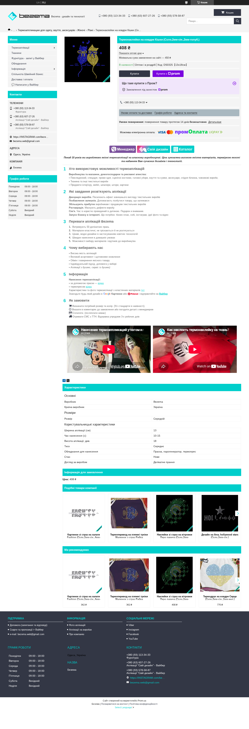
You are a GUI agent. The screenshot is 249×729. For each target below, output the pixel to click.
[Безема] (28, 19)
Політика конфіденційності (143, 704)
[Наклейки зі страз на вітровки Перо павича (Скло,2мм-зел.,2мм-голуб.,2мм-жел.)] (174, 513)
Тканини (16, 52)
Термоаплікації (20, 47)
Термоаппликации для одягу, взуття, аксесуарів (46, 30)
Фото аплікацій (77, 625)
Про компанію (76, 634)
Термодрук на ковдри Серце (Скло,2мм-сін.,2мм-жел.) (220, 598)
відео (101, 283)
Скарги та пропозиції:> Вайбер (26, 629)
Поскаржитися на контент (114, 704)
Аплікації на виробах (80, 629)
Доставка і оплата (22, 79)
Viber (131, 625)
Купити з (161, 73)
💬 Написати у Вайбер (24, 84)
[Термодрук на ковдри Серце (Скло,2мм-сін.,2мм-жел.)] (220, 575)
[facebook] (64, 381)
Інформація (18, 68)
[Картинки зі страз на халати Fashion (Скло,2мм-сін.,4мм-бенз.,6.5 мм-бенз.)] (84, 513)
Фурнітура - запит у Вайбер (27, 58)
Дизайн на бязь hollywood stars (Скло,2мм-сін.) (219, 536)
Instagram (134, 629)
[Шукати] (237, 21)
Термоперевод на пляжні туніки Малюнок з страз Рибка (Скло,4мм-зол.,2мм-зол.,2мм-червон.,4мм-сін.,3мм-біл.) (129, 536)
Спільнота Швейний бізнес (27, 74)
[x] (68, 381)
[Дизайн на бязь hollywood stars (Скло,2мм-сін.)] (220, 513)
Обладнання (18, 63)
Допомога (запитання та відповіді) (28, 625)
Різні (90, 30)
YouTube (133, 638)
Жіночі (81, 30)
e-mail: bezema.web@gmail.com (27, 634)
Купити (134, 73)
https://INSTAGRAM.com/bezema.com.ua (31, 137)
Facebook (134, 634)
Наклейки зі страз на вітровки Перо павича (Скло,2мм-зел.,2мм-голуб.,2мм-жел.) (174, 536)
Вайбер (163, 293)
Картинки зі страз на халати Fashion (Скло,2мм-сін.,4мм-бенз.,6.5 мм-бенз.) (83, 536)
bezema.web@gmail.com (26, 141)
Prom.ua (142, 700)
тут (143, 290)
